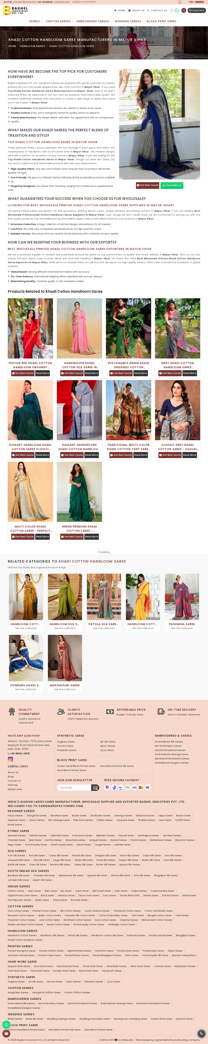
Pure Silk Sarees (16, 855)
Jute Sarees (109, 895)
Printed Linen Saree (128, 950)
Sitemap (13, 785)
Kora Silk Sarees (173, 855)
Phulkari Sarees (146, 820)
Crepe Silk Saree (152, 855)
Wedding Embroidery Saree (94, 1018)
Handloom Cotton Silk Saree (107, 935)
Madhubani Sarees (184, 966)
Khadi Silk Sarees (106, 860)
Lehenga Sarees (123, 815)
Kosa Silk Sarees (173, 860)
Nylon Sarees (107, 746)
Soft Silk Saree (37, 855)
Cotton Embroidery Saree (113, 915)
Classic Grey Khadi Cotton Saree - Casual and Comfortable (177, 447)
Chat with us (173, 185)
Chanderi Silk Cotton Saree (80, 915)
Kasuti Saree (84, 844)
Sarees (34, 21)
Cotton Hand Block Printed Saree (76, 766)
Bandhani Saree (59, 815)
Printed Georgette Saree (21, 950)
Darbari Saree (150, 895)
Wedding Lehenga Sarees (61, 1018)
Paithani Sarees (38, 835)
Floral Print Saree (104, 950)
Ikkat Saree (35, 840)
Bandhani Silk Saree (19, 875)
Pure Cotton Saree (18, 910)
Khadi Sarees (15, 824)
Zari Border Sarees (100, 815)
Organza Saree (66, 741)
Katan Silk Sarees (129, 855)
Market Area (15, 789)
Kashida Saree (122, 844)
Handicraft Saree (111, 970)
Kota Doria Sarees (82, 835)
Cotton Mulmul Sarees (97, 910)
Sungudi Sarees (97, 840)
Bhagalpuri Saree (185, 935)
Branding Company (188, 1040)
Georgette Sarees (37, 815)
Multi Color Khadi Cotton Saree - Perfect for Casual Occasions (30, 529)
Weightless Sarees (18, 992)
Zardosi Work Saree (161, 1018)
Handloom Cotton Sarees (22, 935)
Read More (42, 373)
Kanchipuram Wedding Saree (130, 1018)
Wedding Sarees (128, 21)
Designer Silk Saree (105, 855)
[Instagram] (172, 10)
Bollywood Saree (145, 815)
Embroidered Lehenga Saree (171, 754)
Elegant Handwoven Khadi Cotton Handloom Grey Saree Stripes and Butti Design (79, 447)
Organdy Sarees (129, 920)
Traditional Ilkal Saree (162, 891)
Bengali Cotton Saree (160, 915)
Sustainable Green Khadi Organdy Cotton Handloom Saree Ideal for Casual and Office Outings (128, 365)
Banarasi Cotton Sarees (21, 915)
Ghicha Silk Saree (120, 875)
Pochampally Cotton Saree (88, 924)
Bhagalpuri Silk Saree (165, 875)
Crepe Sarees (139, 891)
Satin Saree (121, 891)
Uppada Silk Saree (97, 875)
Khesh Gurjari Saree (62, 844)
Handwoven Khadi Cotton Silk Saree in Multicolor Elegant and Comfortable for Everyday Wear (79, 365)
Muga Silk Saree (62, 860)
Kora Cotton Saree (105, 920)
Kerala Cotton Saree (58, 924)
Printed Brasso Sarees (77, 955)
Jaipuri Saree (165, 815)
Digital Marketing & (166, 1040)
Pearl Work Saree (17, 970)
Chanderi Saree (16, 840)
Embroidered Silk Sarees (169, 741)
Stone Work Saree (93, 966)
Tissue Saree (60, 900)
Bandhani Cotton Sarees (77, 920)
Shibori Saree (175, 950)
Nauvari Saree (126, 835)
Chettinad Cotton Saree (127, 910)
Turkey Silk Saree (83, 864)
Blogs (11, 776)
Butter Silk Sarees (106, 864)
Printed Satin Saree (153, 950)
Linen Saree (34, 891)
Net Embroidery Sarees (168, 746)
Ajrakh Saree (42, 900)
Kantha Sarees (53, 840)
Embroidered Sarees (93, 21)
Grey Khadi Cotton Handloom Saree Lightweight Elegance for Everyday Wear (178, 365)
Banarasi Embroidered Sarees (172, 758)
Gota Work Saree (43, 966)
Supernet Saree (16, 820)
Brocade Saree (79, 900)
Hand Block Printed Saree (71, 770)
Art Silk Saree (107, 741)
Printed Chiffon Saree (51, 950)
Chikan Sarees (105, 820)
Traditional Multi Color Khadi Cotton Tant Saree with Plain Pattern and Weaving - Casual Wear (128, 447)
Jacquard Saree (125, 820)
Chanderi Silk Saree (44, 875)
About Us (138, 10)
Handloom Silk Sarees (52, 935)
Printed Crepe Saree (49, 955)
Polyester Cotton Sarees (21, 920)
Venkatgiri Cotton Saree (121, 924)
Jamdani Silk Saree (18, 880)
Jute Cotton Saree (49, 920)
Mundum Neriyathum (184, 955)
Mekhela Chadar (105, 835)
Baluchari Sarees (184, 840)
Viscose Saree (65, 746)
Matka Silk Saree (151, 860)
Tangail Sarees (102, 844)
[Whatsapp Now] (6, 1024)
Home (121, 10)
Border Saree (79, 815)
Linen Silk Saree (37, 864)
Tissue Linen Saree (88, 895)
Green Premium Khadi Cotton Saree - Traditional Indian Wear (79, 529)
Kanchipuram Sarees (19, 900)
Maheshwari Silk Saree (71, 875)
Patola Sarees (138, 840)
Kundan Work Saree (64, 970)
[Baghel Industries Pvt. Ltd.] (29, 10)
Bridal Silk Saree (34, 1018)
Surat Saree (82, 891)
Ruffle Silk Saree (17, 864)
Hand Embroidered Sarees (170, 750)
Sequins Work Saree (19, 966)
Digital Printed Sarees (79, 950)
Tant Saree (137, 915)
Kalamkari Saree (60, 835)
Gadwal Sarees (118, 840)
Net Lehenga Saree (59, 820)
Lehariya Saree (66, 895)
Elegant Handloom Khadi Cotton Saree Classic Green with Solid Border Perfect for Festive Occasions (30, 447)
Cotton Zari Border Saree (159, 910)
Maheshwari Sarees (161, 840)
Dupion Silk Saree (128, 860)
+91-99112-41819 (20, 753)
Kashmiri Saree (184, 1018)
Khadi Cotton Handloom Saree (25, 940)
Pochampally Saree (36, 844)
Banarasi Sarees (17, 835)
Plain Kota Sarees (83, 820)
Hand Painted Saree (68, 966)
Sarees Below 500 (129, 895)
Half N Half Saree (101, 891)
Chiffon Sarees (58, 21)
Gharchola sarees (75, 840)
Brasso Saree (183, 815)
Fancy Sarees (15, 815)
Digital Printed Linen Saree (22, 895)
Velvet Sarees (37, 820)
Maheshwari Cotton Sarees (157, 920)
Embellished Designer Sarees (172, 762)
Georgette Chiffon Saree (46, 992)
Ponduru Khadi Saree (160, 935)
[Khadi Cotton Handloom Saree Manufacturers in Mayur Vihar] (159, 124)
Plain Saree (51, 891)
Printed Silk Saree (81, 855)
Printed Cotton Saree (44, 910)
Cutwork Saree (162, 966)
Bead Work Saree (88, 970)
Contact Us (159, 10)
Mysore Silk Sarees (129, 864)
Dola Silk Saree (41, 860)
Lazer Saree (165, 820)
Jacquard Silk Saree (19, 860)
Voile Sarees (182, 915)
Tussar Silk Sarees (58, 855)
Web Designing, (145, 1040)
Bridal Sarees (15, 1018)
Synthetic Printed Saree (21, 955)
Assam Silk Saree (42, 880)
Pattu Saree (131, 955)
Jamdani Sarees (172, 835)
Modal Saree (189, 895)
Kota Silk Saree (142, 875)
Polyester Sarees (67, 750)
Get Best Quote (148, 185)
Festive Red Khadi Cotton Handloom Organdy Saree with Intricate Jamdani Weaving (30, 365)
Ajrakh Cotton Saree (49, 915)
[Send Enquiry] (6, 1034)
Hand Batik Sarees (117, 966)
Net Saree (66, 891)
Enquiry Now (197, 10)
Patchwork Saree (40, 970)
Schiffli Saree (182, 820)
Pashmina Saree (136, 935)
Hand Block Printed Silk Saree (117, 766)
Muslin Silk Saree (84, 860)
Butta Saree (47, 895)
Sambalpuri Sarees (148, 835)
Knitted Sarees (170, 895)
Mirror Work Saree (140, 966)
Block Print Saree (161, 21)
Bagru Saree (14, 844)
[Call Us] (201, 1034)
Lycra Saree (107, 750)
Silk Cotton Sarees (70, 910)
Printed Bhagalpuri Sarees (107, 955)
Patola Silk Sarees (78, 935)
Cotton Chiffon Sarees (77, 992)
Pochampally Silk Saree (155, 955)
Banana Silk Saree (60, 864)
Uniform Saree (16, 891)
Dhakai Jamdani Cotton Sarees (25, 924)
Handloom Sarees (32, 46)
